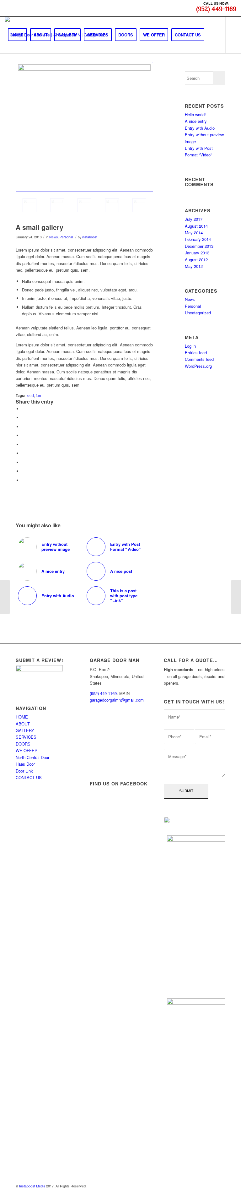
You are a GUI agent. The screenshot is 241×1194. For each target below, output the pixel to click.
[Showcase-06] (57, 205)
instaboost (89, 237)
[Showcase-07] (84, 127)
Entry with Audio (200, 128)
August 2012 (196, 260)
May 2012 (194, 266)
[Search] (212, 35)
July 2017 (193, 219)
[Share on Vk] (23, 462)
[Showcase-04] (139, 205)
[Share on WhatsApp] (23, 427)
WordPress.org (198, 366)
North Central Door (32, 757)
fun (38, 395)
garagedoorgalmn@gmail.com (117, 700)
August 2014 (196, 226)
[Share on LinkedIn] (23, 445)
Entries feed (196, 352)
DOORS (23, 744)
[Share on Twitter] (23, 418)
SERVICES (26, 737)
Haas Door (25, 764)
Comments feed (199, 359)
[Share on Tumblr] (23, 453)
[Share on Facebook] (23, 409)
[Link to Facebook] (6, 71)
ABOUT (23, 724)
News (53, 237)
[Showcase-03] (112, 205)
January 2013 (197, 253)
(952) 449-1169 (103, 693)
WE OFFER (26, 750)
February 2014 (198, 239)
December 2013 (199, 246)
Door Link (24, 771)
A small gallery (39, 227)
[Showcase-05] (84, 205)
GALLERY (25, 730)
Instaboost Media (32, 1185)
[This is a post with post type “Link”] (5, 597)
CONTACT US (29, 777)
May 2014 (194, 233)
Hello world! (195, 114)
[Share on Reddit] (23, 471)
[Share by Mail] (23, 480)
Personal (66, 237)
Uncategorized (198, 313)
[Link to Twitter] (16, 71)
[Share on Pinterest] (23, 435)
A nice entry (196, 121)
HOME (22, 717)
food (30, 395)
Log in (190, 346)
